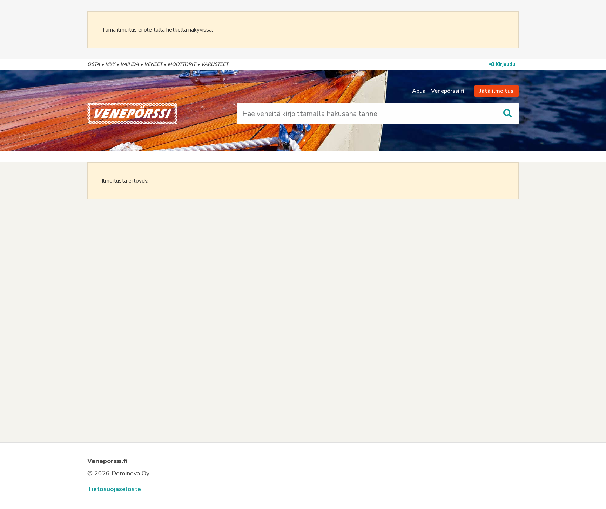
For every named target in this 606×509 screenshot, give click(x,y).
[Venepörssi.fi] (153, 113)
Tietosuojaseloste (114, 489)
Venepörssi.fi (447, 91)
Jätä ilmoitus (496, 91)
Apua (419, 91)
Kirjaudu (505, 64)
